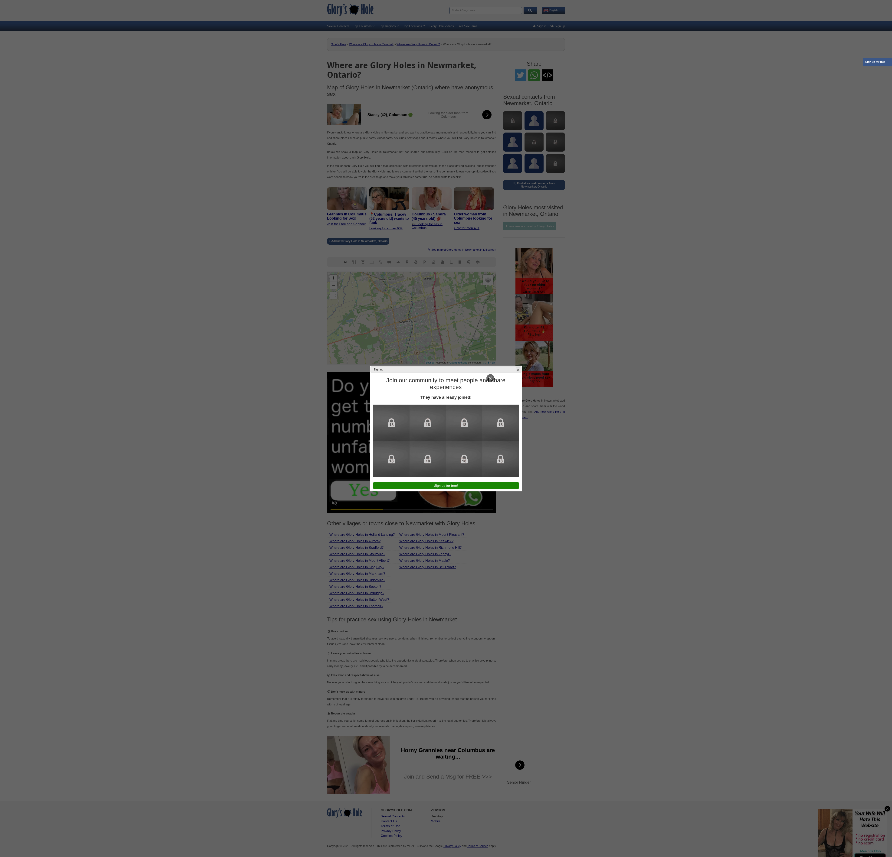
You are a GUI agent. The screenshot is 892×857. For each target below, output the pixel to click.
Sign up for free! (875, 62)
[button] (518, 369)
